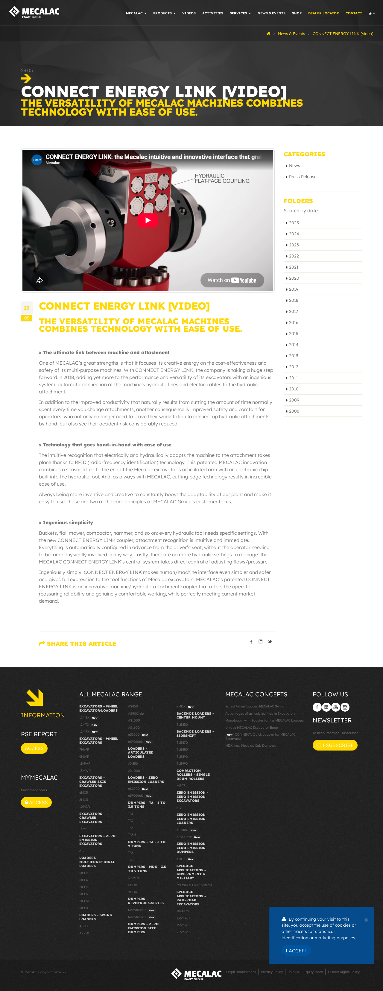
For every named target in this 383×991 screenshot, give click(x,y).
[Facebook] (317, 707)
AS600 (84, 926)
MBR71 (182, 786)
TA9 (130, 860)
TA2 (130, 821)
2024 (294, 234)
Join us (293, 972)
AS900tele (136, 713)
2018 (293, 300)
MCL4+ (84, 887)
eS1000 (138, 734)
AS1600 (134, 727)
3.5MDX (134, 878)
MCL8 (83, 908)
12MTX (88, 724)
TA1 (130, 814)
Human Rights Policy (344, 972)
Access (34, 748)
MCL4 (83, 880)
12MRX (88, 731)
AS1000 (134, 720)
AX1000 (134, 771)
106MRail (183, 911)
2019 (293, 289)
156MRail (183, 925)
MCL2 (83, 873)
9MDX (132, 892)
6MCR (83, 792)
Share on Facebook (251, 641)
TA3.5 (132, 835)
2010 (294, 389)
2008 (294, 411)
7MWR (84, 749)
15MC (83, 829)
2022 (294, 256)
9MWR (84, 756)
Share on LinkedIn (260, 641)
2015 (293, 333)
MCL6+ (84, 901)
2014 (294, 344)
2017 (293, 311)
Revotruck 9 (141, 917)
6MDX (132, 885)
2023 (294, 245)
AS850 (133, 706)
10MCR (84, 806)
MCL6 (83, 894)
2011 (293, 378)
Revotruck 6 (141, 910)
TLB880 (182, 749)
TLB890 (182, 756)
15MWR (85, 771)
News (294, 165)
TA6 (130, 853)
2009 (294, 400)
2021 (293, 267)
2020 (294, 278)
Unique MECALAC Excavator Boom (252, 727)
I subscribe (337, 745)
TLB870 (182, 742)
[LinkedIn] (326, 707)
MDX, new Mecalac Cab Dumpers (250, 745)
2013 (293, 355)
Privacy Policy (272, 972)
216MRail (183, 932)
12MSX (88, 717)
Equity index (313, 972)
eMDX (185, 706)
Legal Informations (241, 972)
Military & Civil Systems (194, 885)
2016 (293, 322)
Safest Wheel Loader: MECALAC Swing (254, 706)
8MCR (83, 800)
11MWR (84, 763)
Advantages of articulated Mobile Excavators (260, 713)
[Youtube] (335, 707)
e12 (81, 851)
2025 (294, 222)
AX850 (133, 763)
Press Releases (304, 176)
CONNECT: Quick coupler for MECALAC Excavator (260, 736)
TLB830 (182, 724)
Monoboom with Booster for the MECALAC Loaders (264, 720)
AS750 (84, 933)
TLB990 (182, 763)
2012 (293, 366)
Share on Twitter (269, 641)
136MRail (183, 918)
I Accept (296, 951)
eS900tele (139, 742)
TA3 (130, 828)
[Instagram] (345, 707)
